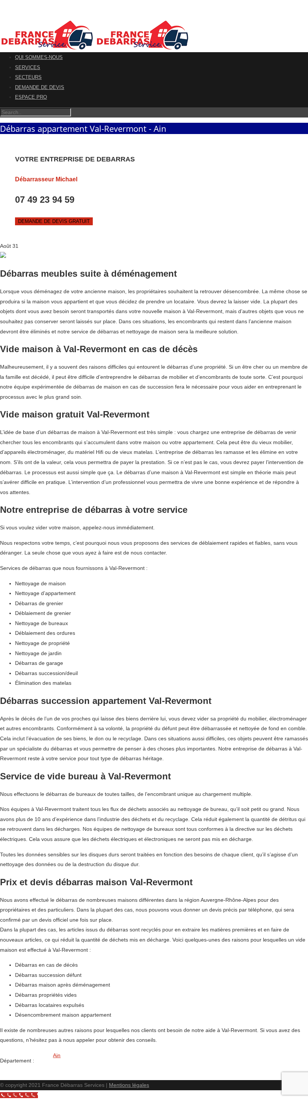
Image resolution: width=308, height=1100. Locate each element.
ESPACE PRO (31, 97)
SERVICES (27, 67)
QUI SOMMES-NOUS (39, 57)
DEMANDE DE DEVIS (39, 87)
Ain (56, 1055)
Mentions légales (129, 1085)
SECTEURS (28, 77)
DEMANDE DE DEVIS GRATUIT (54, 221)
